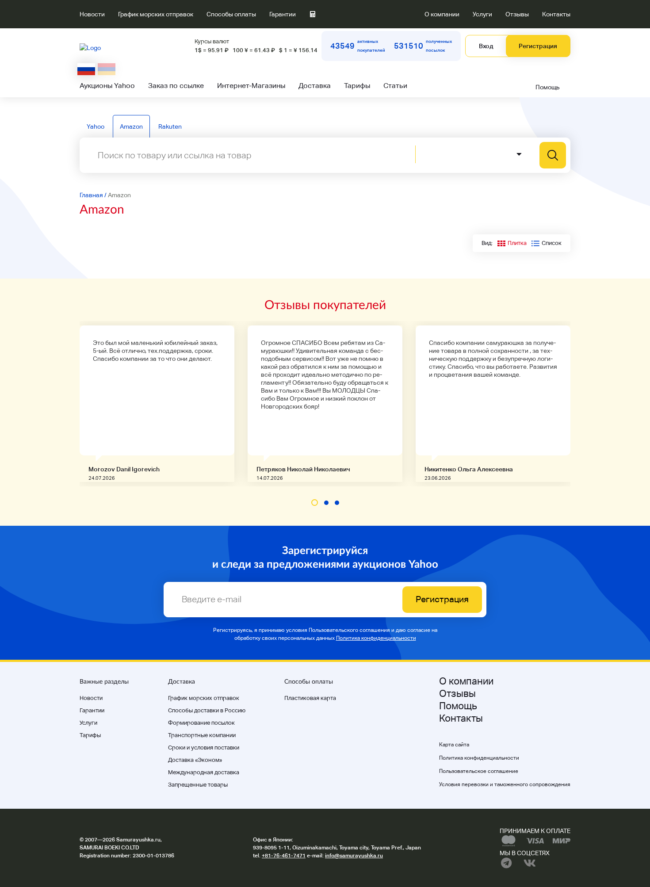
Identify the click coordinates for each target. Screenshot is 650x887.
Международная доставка (203, 772)
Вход (486, 46)
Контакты (556, 14)
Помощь (547, 87)
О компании (441, 14)
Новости (92, 14)
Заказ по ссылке (176, 85)
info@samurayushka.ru (354, 856)
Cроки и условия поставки (203, 747)
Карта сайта (454, 745)
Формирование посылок (201, 722)
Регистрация (538, 46)
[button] (314, 502)
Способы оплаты (231, 14)
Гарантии (282, 14)
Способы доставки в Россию (206, 710)
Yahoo (95, 126)
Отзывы (517, 14)
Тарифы (357, 85)
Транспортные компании (202, 735)
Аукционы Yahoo (107, 85)
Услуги (482, 14)
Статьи (395, 85)
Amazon (131, 126)
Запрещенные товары (198, 784)
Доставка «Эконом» (195, 760)
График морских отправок (155, 14)
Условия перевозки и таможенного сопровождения (504, 784)
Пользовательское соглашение (478, 771)
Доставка (314, 85)
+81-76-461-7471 (284, 856)
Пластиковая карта (310, 698)
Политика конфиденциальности (376, 638)
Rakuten (170, 126)
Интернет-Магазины (251, 85)
